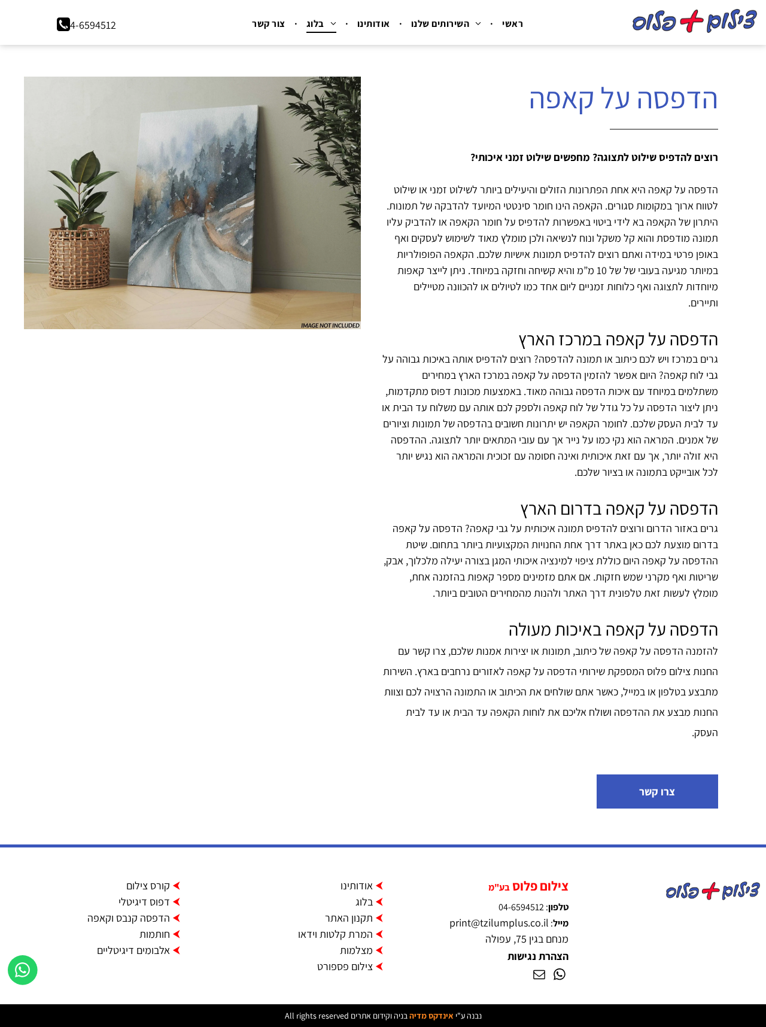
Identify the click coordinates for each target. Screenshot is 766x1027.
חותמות (154, 934)
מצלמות (356, 950)
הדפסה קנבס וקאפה (128, 918)
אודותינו (357, 885)
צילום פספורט (345, 966)
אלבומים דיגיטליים (133, 950)
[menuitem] (511, 23)
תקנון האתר (349, 918)
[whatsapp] (560, 975)
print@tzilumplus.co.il (499, 922)
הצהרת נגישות (538, 956)
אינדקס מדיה (431, 1015)
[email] (539, 975)
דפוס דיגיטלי (144, 901)
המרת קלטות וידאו (335, 934)
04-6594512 (521, 907)
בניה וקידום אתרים (379, 1015)
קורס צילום (148, 885)
